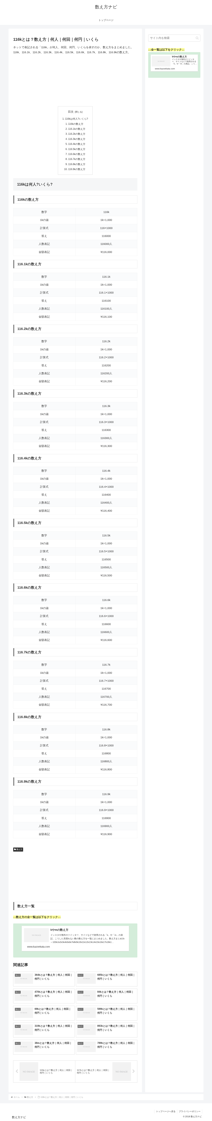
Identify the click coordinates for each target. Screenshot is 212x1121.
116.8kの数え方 (76, 164)
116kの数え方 (75, 123)
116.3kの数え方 (76, 139)
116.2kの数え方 (76, 133)
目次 (71, 111)
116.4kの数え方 (76, 143)
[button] (197, 38)
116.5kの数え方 (76, 149)
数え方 (19, 849)
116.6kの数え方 (76, 154)
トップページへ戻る (166, 1111)
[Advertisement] (75, 80)
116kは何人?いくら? (76, 118)
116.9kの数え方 (76, 169)
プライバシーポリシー (190, 1111)
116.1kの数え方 (76, 128)
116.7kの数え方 (76, 159)
